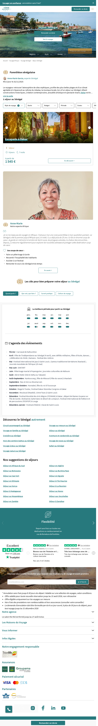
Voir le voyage (48, 39)
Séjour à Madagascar (12, 491)
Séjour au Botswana (12, 470)
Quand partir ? (11, 293)
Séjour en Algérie (56, 465)
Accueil (5, 60)
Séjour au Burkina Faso (59, 470)
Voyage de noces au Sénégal (61, 440)
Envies (60, 54)
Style (46, 54)
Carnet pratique (47, 293)
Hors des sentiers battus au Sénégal (18, 440)
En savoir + (48, 270)
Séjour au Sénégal (57, 430)
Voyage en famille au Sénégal (15, 430)
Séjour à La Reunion (57, 486)
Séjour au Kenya (10, 486)
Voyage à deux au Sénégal (14, 446)
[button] (7, 9)
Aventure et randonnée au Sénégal (64, 435)
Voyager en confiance (12, 3)
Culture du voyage (64, 293)
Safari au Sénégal (56, 446)
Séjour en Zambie (10, 501)
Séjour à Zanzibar (56, 501)
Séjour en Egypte (56, 476)
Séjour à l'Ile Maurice (58, 481)
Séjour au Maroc (56, 491)
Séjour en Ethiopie (11, 481)
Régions (32, 54)
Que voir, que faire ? (29, 293)
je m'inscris (82, 582)
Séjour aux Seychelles (58, 496)
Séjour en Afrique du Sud (14, 465)
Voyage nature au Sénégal (14, 451)
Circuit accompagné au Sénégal (16, 425)
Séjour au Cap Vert (11, 476)
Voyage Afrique (14, 60)
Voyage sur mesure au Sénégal (62, 425)
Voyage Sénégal (26, 60)
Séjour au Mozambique (13, 496)
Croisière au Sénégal (12, 435)
